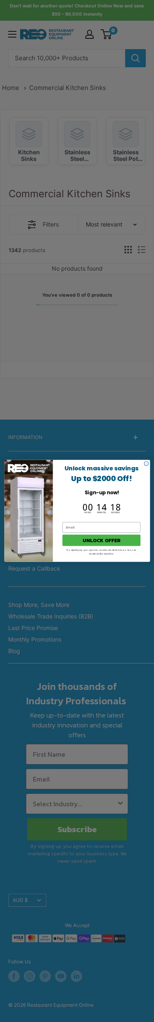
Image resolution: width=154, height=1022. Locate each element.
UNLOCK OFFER (101, 540)
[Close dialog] (146, 464)
